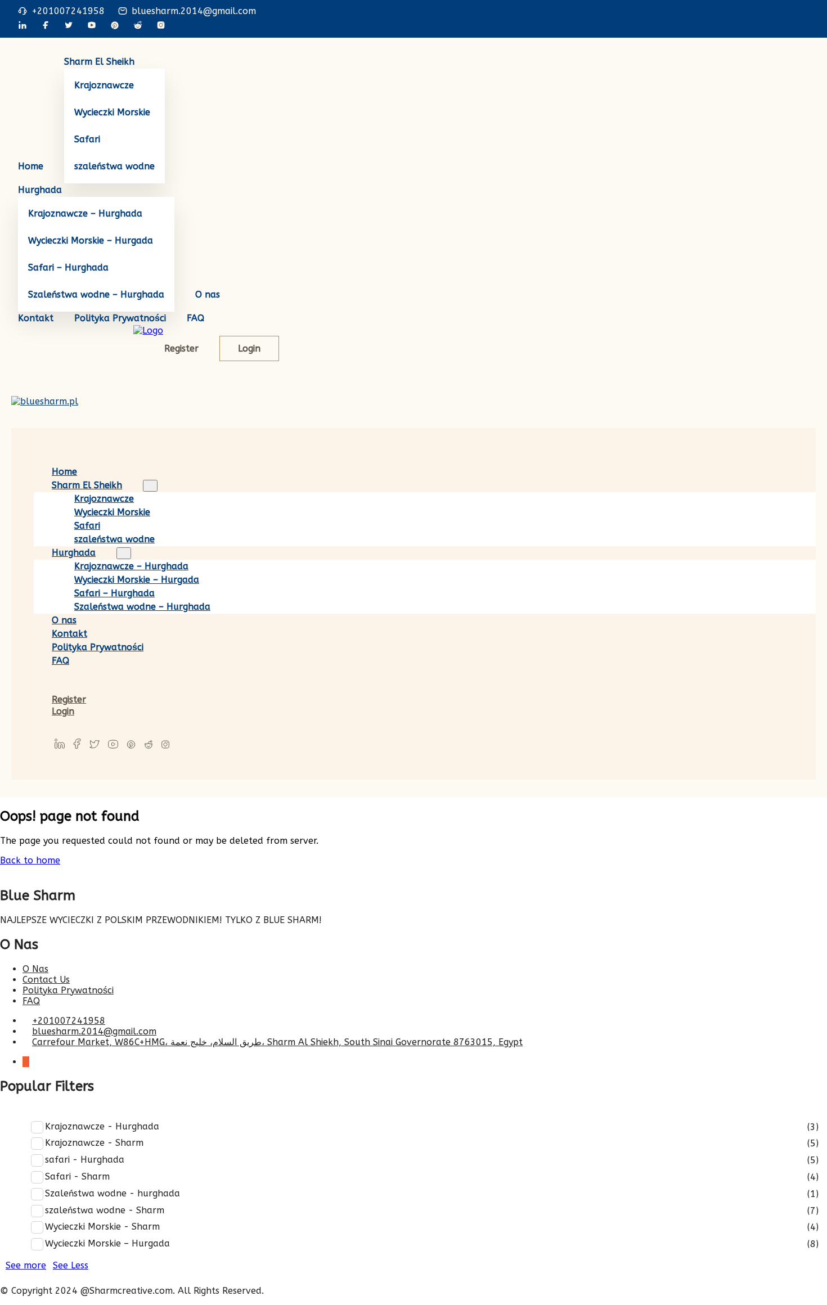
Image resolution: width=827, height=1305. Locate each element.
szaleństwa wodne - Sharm (104, 1210)
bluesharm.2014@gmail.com (194, 11)
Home (30, 166)
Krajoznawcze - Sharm (94, 1142)
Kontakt (35, 318)
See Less (70, 1265)
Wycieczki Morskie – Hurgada (90, 240)
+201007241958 (68, 11)
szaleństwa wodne (114, 166)
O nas (207, 294)
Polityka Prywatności (120, 318)
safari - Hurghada (84, 1159)
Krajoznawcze (104, 85)
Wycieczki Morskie (112, 112)
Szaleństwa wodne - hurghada (112, 1193)
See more (26, 1265)
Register (181, 348)
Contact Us (46, 979)
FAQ (195, 318)
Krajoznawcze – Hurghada (85, 213)
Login (249, 348)
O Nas (35, 969)
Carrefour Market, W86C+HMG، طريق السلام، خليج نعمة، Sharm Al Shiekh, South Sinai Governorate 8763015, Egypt (277, 1042)
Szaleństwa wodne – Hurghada (96, 294)
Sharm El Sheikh (99, 61)
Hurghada (40, 189)
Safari (87, 139)
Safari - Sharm (77, 1176)
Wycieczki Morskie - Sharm (102, 1226)
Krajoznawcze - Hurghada (102, 1126)
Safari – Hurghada (68, 267)
